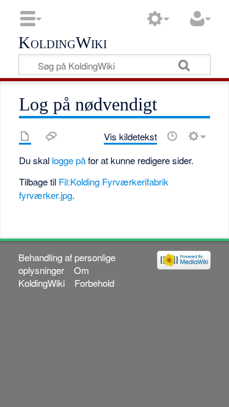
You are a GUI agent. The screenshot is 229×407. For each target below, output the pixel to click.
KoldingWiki (62, 43)
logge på (68, 160)
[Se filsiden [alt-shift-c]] (25, 136)
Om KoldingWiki (53, 276)
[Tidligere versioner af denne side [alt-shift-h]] (172, 136)
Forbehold (94, 282)
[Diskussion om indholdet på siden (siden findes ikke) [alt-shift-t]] (51, 136)
